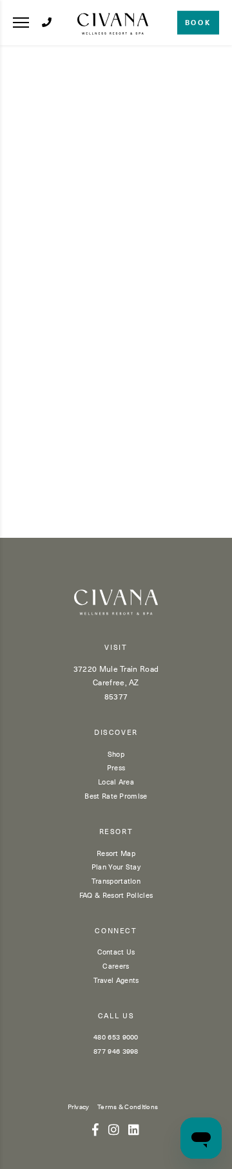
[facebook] (95, 1129)
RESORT (116, 832)
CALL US (116, 1016)
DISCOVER (116, 732)
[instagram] (113, 1129)
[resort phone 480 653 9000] (47, 22)
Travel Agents (116, 979)
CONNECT (116, 931)
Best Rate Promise (115, 795)
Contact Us (116, 951)
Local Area (116, 781)
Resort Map (116, 853)
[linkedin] (133, 1129)
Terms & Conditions (127, 1106)
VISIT (115, 647)
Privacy (79, 1106)
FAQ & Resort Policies (116, 894)
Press (116, 767)
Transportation (116, 880)
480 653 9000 (116, 1036)
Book (198, 22)
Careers (115, 965)
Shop (116, 753)
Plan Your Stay (116, 866)
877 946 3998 (116, 1050)
